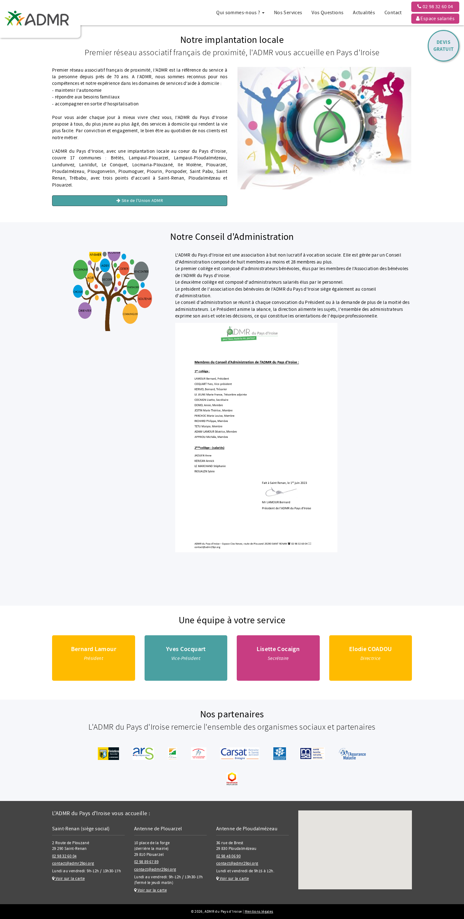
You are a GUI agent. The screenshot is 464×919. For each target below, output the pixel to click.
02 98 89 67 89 (146, 861)
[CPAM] (352, 753)
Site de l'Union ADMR (141, 201)
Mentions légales (259, 911)
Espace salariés (437, 18)
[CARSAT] (239, 753)
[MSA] (312, 753)
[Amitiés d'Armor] (198, 753)
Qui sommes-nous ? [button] (238, 12)
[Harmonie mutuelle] (232, 779)
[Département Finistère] (108, 753)
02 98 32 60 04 (437, 6)
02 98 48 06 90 (228, 856)
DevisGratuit (443, 46)
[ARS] (143, 753)
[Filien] (172, 753)
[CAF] (279, 753)
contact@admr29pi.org (73, 863)
